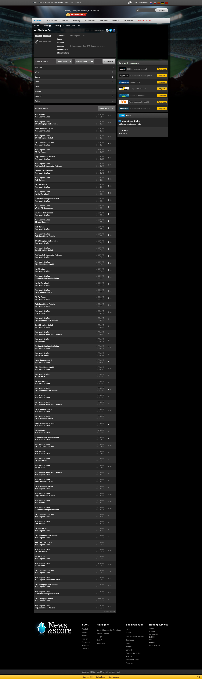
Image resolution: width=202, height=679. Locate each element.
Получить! (162, 69)
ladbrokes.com (154, 645)
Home (35, 3)
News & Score (49, 10)
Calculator (101, 677)
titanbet (152, 632)
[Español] (159, 3)
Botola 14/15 (62, 61)
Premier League (103, 633)
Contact (129, 650)
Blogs (128, 643)
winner (151, 629)
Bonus (41, 3)
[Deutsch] (162, 3)
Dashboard (69, 3)
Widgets (129, 647)
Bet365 (152, 637)
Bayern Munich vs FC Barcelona (109, 630)
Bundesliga (101, 643)
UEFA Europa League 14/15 (130, 124)
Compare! (109, 61)
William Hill (153, 634)
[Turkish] (166, 3)
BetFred (152, 643)
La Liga (99, 637)
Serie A (99, 640)
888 (150, 640)
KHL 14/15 (123, 133)
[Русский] (155, 3)
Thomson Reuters (132, 660)
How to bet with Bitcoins (54, 3)
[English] (151, 3)
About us (129, 663)
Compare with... (82, 61)
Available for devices (133, 653)
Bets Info (77, 3)
